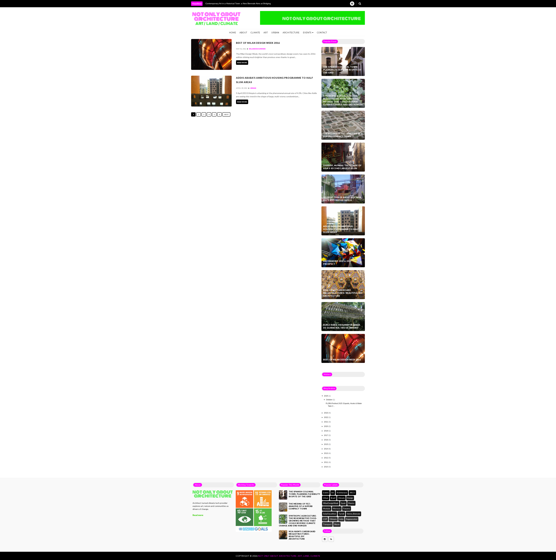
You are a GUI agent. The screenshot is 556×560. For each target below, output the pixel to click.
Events (307, 32)
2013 (326, 453)
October (329, 400)
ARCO (352, 492)
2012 (326, 458)
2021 (326, 422)
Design (350, 498)
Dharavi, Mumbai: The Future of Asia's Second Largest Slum (342, 167)
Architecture (291, 32)
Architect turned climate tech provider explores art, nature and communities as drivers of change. (211, 506)
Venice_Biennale (353, 514)
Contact (322, 32)
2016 (326, 440)
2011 (326, 462)
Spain (343, 503)
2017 (326, 435)
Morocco (337, 508)
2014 (326, 449)
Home (232, 32)
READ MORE (242, 62)
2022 (326, 417)
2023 (326, 413)
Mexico (351, 503)
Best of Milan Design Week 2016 (258, 42)
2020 (326, 426)
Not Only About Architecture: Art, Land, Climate (289, 556)
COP (325, 519)
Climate (255, 32)
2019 (326, 431)
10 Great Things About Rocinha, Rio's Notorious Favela (342, 198)
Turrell (341, 514)
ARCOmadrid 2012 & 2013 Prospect (337, 262)
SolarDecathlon (329, 514)
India (341, 519)
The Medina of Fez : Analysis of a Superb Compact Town (343, 135)
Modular (326, 508)
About (243, 32)
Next (226, 114)
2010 (326, 467)
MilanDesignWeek (257, 49)
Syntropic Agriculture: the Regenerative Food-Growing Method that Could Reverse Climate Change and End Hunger (343, 100)
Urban (275, 32)
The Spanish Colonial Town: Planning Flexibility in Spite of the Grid (342, 70)
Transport (327, 524)
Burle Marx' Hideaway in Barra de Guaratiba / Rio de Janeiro (341, 326)
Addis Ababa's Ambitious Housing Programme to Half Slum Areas (274, 79)
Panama (346, 508)
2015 (326, 444)
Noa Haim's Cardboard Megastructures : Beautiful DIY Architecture (342, 293)
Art (266, 32)
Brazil (333, 498)
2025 (326, 396)
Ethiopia (333, 519)
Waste (337, 524)
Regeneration (351, 519)
